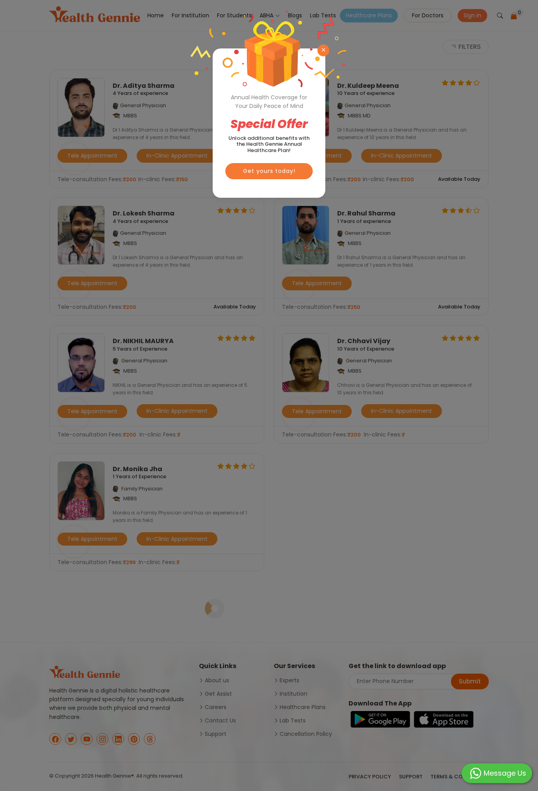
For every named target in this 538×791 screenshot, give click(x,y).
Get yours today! (269, 171)
